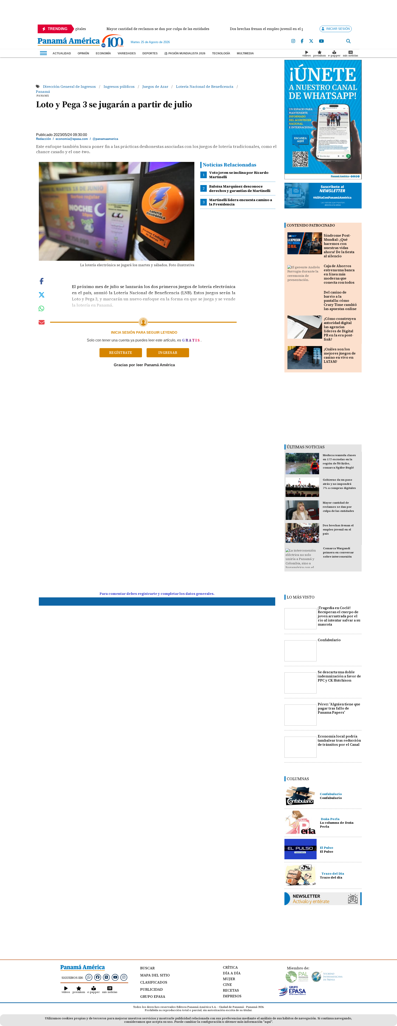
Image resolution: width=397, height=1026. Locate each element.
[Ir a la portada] (69, 42)
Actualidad (62, 53)
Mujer (229, 978)
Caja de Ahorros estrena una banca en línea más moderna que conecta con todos (339, 274)
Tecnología (221, 53)
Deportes (150, 53)
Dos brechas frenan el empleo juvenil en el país (338, 529)
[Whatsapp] (89, 977)
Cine (227, 984)
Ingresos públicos (120, 86)
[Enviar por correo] (42, 323)
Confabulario (329, 640)
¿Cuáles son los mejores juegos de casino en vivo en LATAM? (340, 355)
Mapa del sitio (155, 975)
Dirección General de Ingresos (70, 86)
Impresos (232, 995)
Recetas (231, 990)
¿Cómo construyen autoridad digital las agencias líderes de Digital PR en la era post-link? (340, 329)
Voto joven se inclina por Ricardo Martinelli (238, 174)
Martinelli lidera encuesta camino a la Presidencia (240, 202)
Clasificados (153, 982)
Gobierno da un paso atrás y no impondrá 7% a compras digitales (339, 484)
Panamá (43, 91)
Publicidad (151, 989)
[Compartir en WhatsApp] (41, 309)
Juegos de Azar (155, 86)
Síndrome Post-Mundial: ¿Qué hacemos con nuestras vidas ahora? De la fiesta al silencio (339, 245)
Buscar (147, 968)
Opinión (83, 53)
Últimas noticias (306, 447)
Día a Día (232, 973)
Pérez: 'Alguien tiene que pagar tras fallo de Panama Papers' (339, 708)
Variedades (127, 53)
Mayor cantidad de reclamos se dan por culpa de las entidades (338, 507)
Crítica (230, 967)
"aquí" (267, 1022)
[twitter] (311, 41)
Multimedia (245, 53)
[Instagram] (293, 41)
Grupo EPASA (152, 996)
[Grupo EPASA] (292, 994)
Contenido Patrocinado (311, 225)
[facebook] (302, 41)
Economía (103, 53)
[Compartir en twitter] (41, 294)
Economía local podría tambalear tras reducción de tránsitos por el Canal (339, 740)
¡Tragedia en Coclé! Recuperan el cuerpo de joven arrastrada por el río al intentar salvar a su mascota (339, 616)
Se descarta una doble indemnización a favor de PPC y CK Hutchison (339, 676)
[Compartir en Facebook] (41, 280)
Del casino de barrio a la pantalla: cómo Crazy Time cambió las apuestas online (340, 300)
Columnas (298, 779)
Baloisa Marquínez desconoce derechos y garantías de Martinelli (239, 188)
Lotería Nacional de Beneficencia (205, 86)
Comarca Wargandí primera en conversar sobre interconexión (338, 552)
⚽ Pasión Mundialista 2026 (184, 53)
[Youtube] (321, 41)
